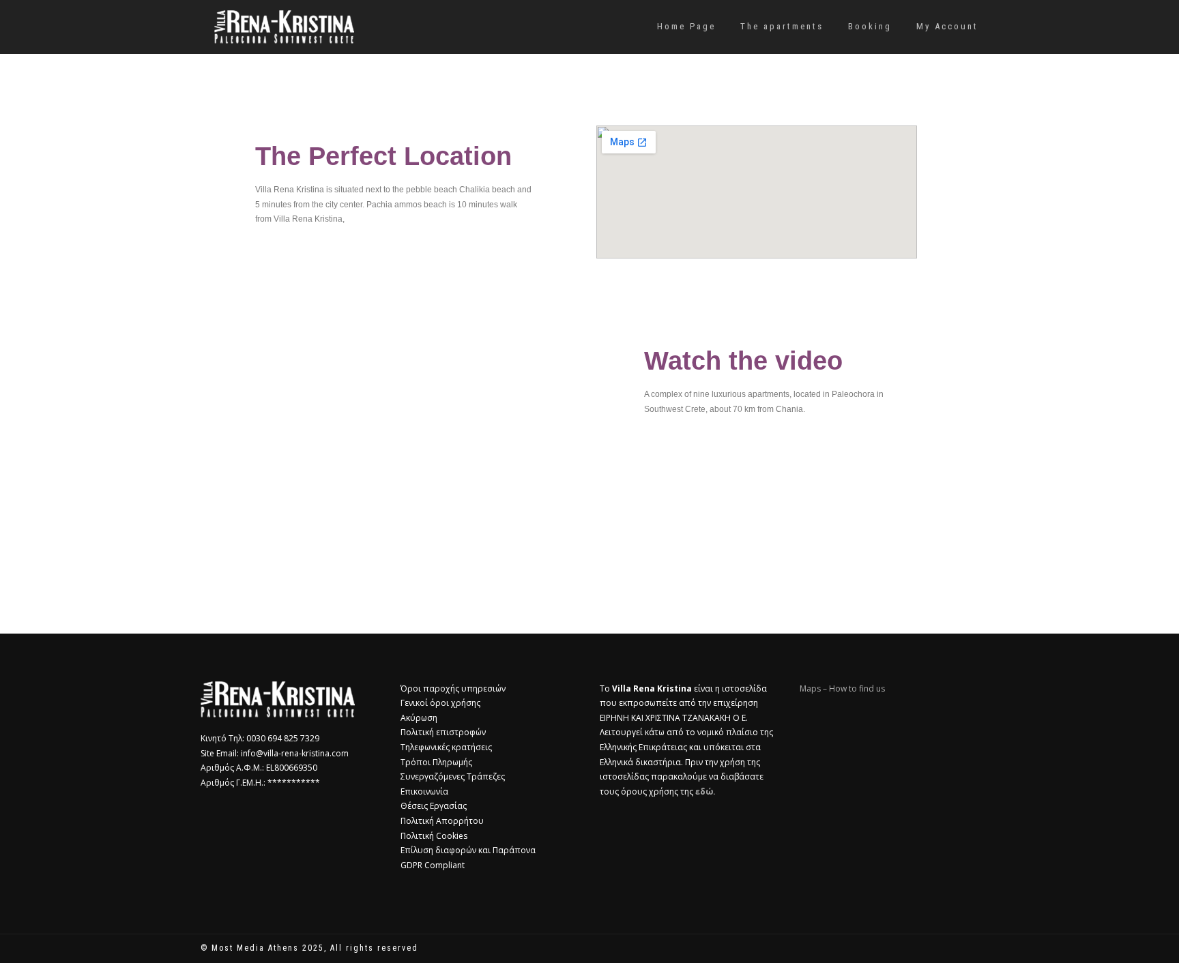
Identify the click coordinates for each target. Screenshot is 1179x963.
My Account (947, 26)
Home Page (686, 26)
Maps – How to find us (842, 688)
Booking (870, 26)
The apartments (782, 26)
